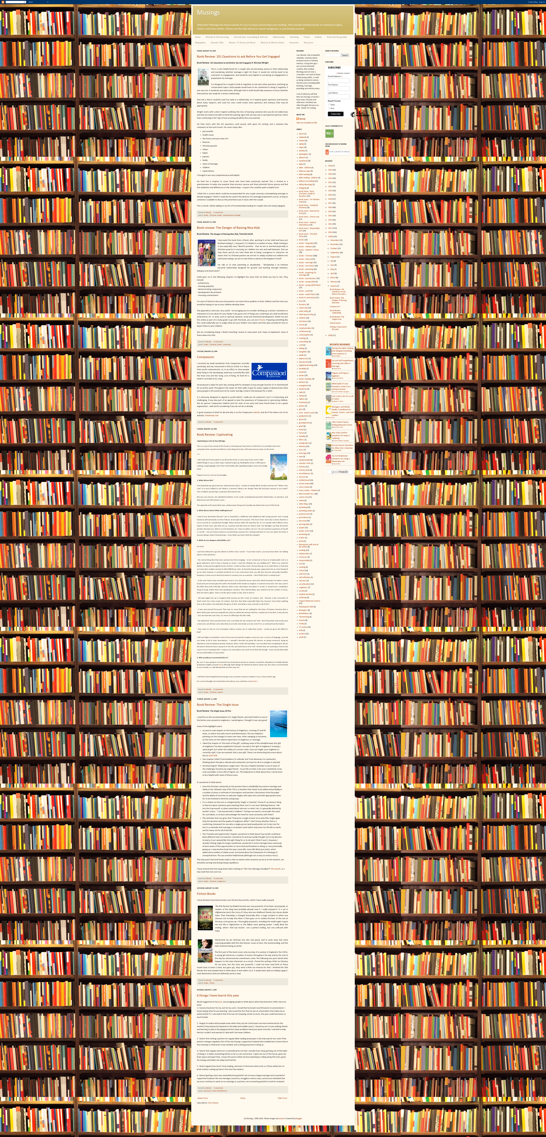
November (334, 244)
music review (304, 487)
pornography (304, 524)
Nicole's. (254, 681)
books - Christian (210, 215)
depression (303, 359)
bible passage (304, 171)
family (301, 396)
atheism (302, 158)
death (301, 355)
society (302, 591)
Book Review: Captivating (215, 434)
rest (300, 564)
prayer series (304, 531)
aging (301, 144)
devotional (303, 362)
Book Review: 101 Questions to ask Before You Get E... (338, 291)
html (333, 105)
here (262, 320)
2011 (330, 228)
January (333, 286)
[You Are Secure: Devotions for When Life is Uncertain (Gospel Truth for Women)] (329, 452)
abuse (301, 134)
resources (303, 557)
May (332, 269)
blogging (302, 188)
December (334, 240)
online (301, 501)
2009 (330, 237)
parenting (303, 507)
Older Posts (282, 1098)
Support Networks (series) (309, 601)
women (220, 692)
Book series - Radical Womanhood (307, 223)
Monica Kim (331, 417)
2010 (330, 232)
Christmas (303, 321)
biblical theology (305, 185)
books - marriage (306, 263)
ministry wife (304, 470)
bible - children (305, 168)
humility (302, 436)
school (213, 1091)
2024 (330, 174)
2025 (330, 170)
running (302, 567)
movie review (304, 484)
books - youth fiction (307, 294)
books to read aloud (307, 298)
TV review (303, 627)
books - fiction (209, 983)
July (332, 261)
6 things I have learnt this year (218, 995)
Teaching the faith (306, 607)
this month (276, 869)
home (301, 430)
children (302, 318)
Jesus (301, 450)
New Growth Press (306, 494)
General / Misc (217, 43)
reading (302, 550)
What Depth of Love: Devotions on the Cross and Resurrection (341, 386)
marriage (303, 453)
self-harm (303, 574)
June (332, 265)
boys (301, 301)
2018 (330, 199)
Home (198, 37)
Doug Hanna (337, 368)
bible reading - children (308, 178)
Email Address (335, 76)
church (301, 325)
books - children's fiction (309, 250)
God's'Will (212, 756)
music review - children (308, 490)
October (334, 248)
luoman (281, 1119)
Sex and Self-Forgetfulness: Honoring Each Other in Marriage (343, 363)
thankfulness (222, 1091)
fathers (302, 399)
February (334, 282)
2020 (330, 191)
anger (301, 147)
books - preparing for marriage (228, 215)
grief (301, 426)
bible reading (304, 174)
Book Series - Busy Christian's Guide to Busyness (307, 193)
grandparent (304, 423)
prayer (301, 528)
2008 (330, 335)
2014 (330, 216)
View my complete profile (306, 123)
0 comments (218, 212)
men (301, 457)
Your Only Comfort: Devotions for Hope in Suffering (341, 435)
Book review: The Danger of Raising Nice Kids (228, 228)
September (335, 253)
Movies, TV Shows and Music (242, 43)
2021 (330, 187)
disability (302, 369)
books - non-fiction (306, 266)
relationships (304, 554)
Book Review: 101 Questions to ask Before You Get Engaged (238, 56)
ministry (302, 467)
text (332, 108)
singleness (221, 881)
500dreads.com (212, 415)
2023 (330, 178)
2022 (330, 182)
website (256, 412)
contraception (304, 335)
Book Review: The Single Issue (218, 705)
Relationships (279, 37)
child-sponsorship (306, 315)
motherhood (304, 480)
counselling (303, 342)
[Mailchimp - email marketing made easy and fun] (360, 117)
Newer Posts (203, 1098)
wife (301, 630)
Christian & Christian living (217, 37)
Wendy (209, 212)
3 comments (218, 980)
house (301, 433)
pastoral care (304, 514)
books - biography (306, 243)
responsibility (304, 560)
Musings (208, 13)
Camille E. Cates (338, 427)
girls (301, 409)
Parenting (294, 37)
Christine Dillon (338, 378)
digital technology (306, 365)
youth (301, 637)
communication (305, 328)
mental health (304, 460)
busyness (302, 304)
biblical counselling (306, 181)
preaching (303, 534)
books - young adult (307, 282)
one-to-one (303, 497)
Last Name (333, 93)
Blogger (298, 1119)
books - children (305, 247)
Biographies (200, 43)
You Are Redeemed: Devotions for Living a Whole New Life (341, 459)
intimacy (302, 446)
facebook (303, 389)
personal (207, 1091)
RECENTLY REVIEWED (340, 344)
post (220, 1002)
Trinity (301, 624)
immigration (304, 443)
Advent (302, 141)
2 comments (218, 1088)
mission (302, 477)
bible (301, 164)
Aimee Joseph (338, 450)
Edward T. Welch (338, 401)
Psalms (302, 538)
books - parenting (224, 345)
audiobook (303, 161)
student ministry (305, 594)
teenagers (303, 610)
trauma (302, 620)
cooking (302, 338)
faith (301, 392)
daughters (303, 352)
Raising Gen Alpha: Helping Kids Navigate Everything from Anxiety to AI (342, 351)
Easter (301, 376)
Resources (308, 43)
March (333, 278)
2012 (330, 224)
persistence (303, 517)
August (333, 257)
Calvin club (303, 308)
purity (301, 541)
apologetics (304, 154)
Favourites (294, 43)
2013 (330, 220)
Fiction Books (206, 894)
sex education (304, 584)
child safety (303, 311)
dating (301, 348)
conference (303, 331)
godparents (304, 416)
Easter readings (305, 379)
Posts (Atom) (213, 1103)
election (302, 382)
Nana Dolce (337, 464)
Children (318, 37)
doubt (301, 372)
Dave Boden (337, 356)
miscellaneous (305, 474)
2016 (330, 207)
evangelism (303, 386)
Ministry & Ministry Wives (272, 43)
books (301, 240)
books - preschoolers (307, 278)
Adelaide (302, 137)
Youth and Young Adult (337, 37)
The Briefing (304, 617)
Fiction (307, 37)
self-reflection (304, 577)
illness (301, 440)
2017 (330, 203)
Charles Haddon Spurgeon (341, 392)
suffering (303, 598)
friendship (303, 402)
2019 (330, 195)
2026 (330, 166)
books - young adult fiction (310, 285)
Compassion (205, 357)
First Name (333, 85)
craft (301, 345)
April (332, 273)
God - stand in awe (306, 413)
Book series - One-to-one (309, 217)
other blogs (303, 504)
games (302, 406)
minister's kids (305, 463)
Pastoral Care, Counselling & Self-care (251, 37)
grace (301, 419)
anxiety (302, 151)
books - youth (304, 291)
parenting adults (305, 511)
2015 (330, 212)
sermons (302, 581)
